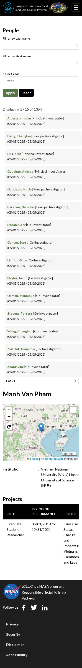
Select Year (11, 74)
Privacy (12, 624)
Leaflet (33, 459)
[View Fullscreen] (73, 410)
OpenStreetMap (53, 459)
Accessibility (17, 655)
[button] (41, 427)
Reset (26, 93)
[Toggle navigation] (76, 7)
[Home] (35, 5)
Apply (10, 93)
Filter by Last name (16, 38)
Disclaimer (15, 644)
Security (13, 634)
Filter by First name (17, 56)
